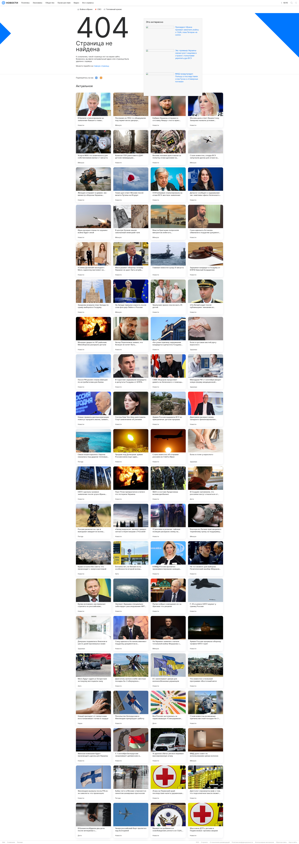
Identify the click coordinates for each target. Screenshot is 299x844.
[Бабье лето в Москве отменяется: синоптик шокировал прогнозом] (130, 783)
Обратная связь (281, 842)
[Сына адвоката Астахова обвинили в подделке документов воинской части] (205, 222)
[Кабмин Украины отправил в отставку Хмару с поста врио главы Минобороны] (168, 110)
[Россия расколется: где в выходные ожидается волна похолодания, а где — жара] (93, 521)
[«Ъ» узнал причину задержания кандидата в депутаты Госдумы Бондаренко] (168, 334)
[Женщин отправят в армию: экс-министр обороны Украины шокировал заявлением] (93, 184)
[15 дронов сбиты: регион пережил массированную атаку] (168, 745)
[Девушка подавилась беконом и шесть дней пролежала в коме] (93, 633)
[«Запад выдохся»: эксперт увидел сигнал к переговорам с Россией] (130, 521)
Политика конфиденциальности (242, 842)
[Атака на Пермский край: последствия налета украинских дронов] (168, 783)
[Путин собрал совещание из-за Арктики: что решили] (168, 596)
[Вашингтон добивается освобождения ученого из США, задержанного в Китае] (168, 820)
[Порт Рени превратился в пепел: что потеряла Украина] (130, 483)
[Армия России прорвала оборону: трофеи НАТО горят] (205, 633)
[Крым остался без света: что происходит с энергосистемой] (93, 558)
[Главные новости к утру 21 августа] (168, 259)
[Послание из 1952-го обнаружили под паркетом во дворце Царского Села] (130, 110)
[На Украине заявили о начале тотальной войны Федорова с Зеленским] (168, 633)
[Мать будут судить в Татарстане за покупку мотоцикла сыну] (93, 670)
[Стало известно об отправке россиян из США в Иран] (168, 446)
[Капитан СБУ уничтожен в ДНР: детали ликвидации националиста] (130, 147)
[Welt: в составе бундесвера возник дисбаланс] (168, 483)
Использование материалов (264, 842)
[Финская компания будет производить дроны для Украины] (93, 745)
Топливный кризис (114, 9)
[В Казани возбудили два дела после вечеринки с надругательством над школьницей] (93, 820)
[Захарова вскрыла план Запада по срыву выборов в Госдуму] (93, 297)
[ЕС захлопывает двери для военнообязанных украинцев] (168, 670)
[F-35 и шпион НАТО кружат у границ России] (205, 596)
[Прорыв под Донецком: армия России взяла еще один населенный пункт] (130, 446)
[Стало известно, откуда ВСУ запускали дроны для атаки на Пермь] (205, 147)
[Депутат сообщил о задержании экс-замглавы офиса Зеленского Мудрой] (205, 184)
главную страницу (101, 66)
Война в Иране (86, 9)
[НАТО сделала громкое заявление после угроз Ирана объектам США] (93, 483)
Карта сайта (293, 842)
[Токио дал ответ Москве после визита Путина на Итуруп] (130, 184)
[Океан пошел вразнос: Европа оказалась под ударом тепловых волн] (93, 446)
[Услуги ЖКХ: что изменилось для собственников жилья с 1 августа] (93, 147)
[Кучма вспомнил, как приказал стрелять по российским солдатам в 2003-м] (93, 596)
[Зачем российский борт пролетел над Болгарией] (130, 820)
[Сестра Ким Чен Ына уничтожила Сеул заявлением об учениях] (130, 409)
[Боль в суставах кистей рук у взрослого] (205, 334)
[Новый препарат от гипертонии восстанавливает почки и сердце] (93, 708)
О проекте (204, 842)
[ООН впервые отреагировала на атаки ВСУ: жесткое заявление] (168, 184)
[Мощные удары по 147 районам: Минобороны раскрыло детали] (93, 334)
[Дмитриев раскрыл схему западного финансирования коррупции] (205, 409)
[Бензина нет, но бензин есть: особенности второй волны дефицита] (130, 558)
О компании (11, 842)
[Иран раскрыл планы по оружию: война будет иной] (93, 222)
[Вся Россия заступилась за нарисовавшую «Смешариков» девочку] (168, 708)
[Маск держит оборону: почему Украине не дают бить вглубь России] (130, 259)
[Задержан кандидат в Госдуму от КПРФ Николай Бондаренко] (205, 259)
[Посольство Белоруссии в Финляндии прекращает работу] (130, 708)
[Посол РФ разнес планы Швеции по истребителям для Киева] (93, 371)
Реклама (20, 842)
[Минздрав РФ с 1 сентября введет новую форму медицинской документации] (205, 371)
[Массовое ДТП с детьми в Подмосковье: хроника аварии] (205, 820)
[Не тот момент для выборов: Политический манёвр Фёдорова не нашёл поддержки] (205, 558)
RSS (197, 842)
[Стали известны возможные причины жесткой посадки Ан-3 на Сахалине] (205, 708)
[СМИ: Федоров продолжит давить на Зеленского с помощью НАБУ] (168, 371)
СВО (99, 9)
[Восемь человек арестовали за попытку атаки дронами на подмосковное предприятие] (168, 147)
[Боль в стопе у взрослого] (205, 446)
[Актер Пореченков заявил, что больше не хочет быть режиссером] (130, 334)
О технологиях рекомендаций (220, 842)
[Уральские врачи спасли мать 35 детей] (168, 297)
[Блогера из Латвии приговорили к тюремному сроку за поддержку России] (205, 521)
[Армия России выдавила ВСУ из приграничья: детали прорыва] (168, 409)
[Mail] (3, 3)
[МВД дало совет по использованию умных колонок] (205, 745)
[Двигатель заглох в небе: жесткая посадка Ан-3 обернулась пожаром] (130, 670)
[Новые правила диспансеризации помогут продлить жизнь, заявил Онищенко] (93, 409)
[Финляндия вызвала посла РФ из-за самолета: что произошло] (93, 783)
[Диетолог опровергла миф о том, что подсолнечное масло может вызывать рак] (205, 783)
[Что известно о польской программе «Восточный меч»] (205, 670)
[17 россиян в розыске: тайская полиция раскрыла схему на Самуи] (168, 521)
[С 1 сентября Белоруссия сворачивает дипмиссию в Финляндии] (130, 745)
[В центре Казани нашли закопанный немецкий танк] (130, 222)
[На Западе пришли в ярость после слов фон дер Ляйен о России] (130, 297)
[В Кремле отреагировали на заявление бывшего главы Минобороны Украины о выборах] (93, 110)
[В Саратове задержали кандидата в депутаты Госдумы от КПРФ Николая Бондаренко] (130, 371)
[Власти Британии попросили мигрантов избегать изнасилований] (168, 222)
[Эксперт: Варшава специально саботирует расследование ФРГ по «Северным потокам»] (130, 596)
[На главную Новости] (11, 3)
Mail (3, 842)
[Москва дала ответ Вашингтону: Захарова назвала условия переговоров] (205, 110)
